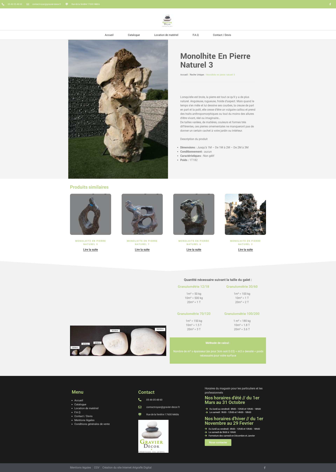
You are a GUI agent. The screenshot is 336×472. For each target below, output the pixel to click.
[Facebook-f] (330, 4)
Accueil (109, 35)
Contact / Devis (222, 35)
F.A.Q (196, 35)
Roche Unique (197, 74)
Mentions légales (84, 420)
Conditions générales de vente (92, 424)
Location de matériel (166, 35)
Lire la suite (90, 249)
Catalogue (134, 35)
